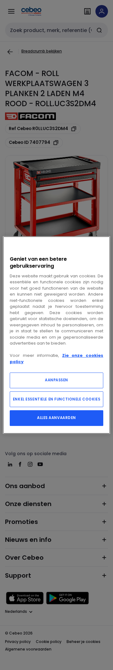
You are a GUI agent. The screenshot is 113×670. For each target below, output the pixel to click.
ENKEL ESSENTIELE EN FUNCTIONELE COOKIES (56, 399)
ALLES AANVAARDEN (56, 417)
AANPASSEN (56, 380)
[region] (56, 335)
